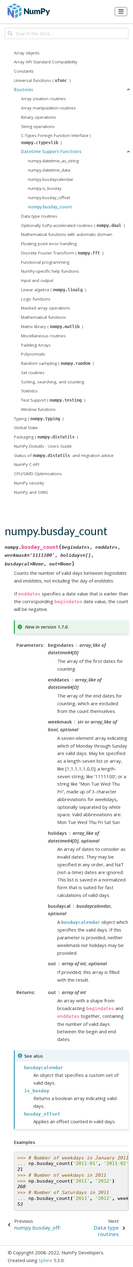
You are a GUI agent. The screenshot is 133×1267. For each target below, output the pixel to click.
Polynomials (33, 354)
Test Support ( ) (53, 400)
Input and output (37, 280)
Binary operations (38, 117)
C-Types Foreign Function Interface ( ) (56, 139)
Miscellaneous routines (43, 336)
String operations (38, 126)
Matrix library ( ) (52, 326)
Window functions (38, 409)
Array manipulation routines (48, 108)
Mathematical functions (43, 317)
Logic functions (35, 299)
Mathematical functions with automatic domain (66, 234)
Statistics (29, 391)
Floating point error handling (49, 243)
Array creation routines (43, 98)
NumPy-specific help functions (50, 271)
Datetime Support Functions (51, 151)
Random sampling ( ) (57, 363)
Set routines (33, 372)
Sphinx (45, 1260)
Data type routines (39, 216)
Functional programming (45, 262)
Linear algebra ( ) (53, 289)
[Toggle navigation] (121, 11)
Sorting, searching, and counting (52, 382)
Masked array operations (45, 308)
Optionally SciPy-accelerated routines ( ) (73, 225)
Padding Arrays (36, 345)
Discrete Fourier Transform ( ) (62, 253)
